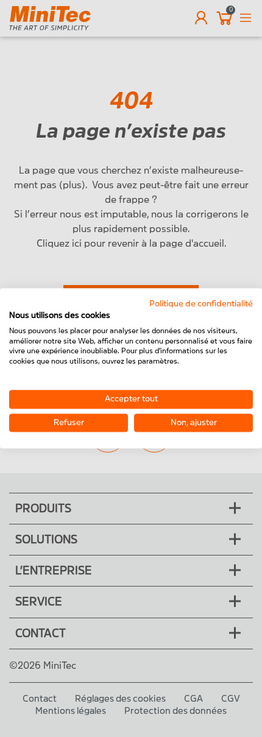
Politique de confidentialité (201, 303)
